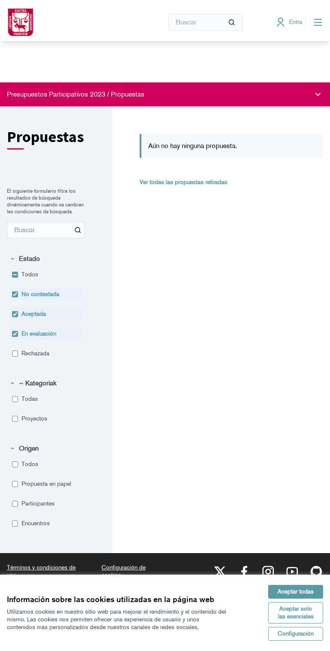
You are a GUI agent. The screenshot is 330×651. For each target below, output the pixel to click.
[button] (25, 259)
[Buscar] (231, 22)
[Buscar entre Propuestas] (77, 230)
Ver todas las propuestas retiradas (183, 182)
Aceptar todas (296, 591)
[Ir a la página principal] (64, 22)
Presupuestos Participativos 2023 (56, 94)
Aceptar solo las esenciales (296, 612)
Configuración (296, 633)
